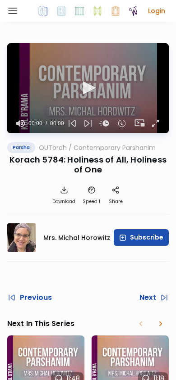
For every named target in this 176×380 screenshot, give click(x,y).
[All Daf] (115, 11)
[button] (156, 10)
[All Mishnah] (61, 11)
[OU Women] (133, 11)
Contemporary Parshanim (115, 148)
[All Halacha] (79, 11)
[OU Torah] (43, 11)
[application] (88, 88)
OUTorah (53, 148)
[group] (20, 123)
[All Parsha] (97, 11)
